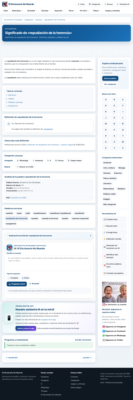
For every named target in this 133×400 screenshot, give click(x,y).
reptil (27, 213)
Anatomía (107, 163)
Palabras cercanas (15, 102)
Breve (26, 278)
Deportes (118, 173)
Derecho (38, 20)
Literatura (107, 183)
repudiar (34, 218)
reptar (19, 213)
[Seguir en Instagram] (114, 326)
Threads (44, 391)
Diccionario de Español (13, 20)
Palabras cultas (109, 194)
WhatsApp (45, 387)
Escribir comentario (83, 340)
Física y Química (109, 178)
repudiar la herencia (50, 218)
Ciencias (106, 173)
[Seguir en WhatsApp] (114, 335)
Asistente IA (13, 106)
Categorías (29, 20)
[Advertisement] (66, 48)
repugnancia (11, 224)
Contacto (74, 377)
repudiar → (87, 358)
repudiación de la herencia (54, 20)
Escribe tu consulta (14, 253)
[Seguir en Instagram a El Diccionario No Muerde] (114, 294)
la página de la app (48, 320)
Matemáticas (108, 189)
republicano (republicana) (60, 213)
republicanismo (39, 213)
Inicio (6, 11)
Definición (12, 95)
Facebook (45, 377)
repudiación (48, 129)
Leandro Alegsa (67, 145)
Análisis (11, 99)
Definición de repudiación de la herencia (43, 145)
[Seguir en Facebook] (114, 331)
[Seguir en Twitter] (114, 340)
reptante (9, 213)
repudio (65, 218)
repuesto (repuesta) (80, 218)
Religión (106, 199)
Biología (122, 168)
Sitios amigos (76, 387)
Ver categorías (110, 84)
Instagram (45, 380)
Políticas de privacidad (113, 383)
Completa (14, 278)
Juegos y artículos (112, 11)
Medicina (121, 189)
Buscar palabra (110, 78)
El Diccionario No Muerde (51, 395)
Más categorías (109, 204)
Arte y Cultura (109, 168)
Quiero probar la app (25, 328)
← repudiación (12, 358)
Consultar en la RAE (18, 198)
